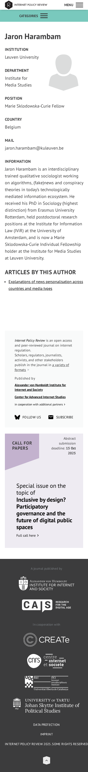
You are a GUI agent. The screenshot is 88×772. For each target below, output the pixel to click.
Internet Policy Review (29, 5)
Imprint (46, 734)
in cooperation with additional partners (39, 404)
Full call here (26, 535)
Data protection (46, 725)
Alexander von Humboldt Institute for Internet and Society (40, 387)
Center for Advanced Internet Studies (40, 397)
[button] (46, 760)
